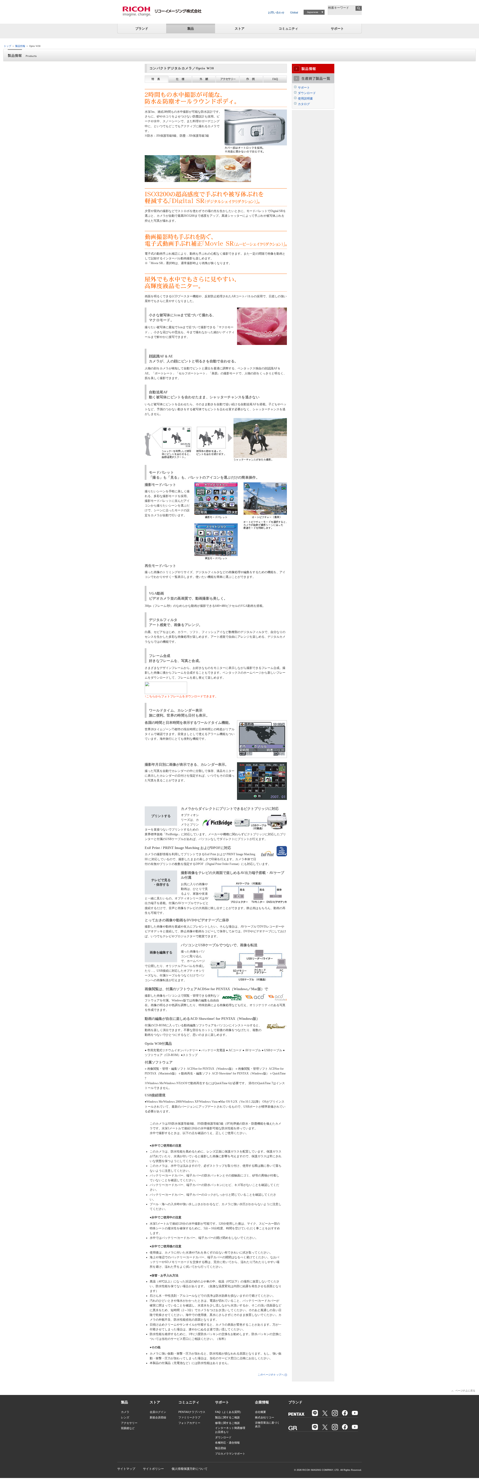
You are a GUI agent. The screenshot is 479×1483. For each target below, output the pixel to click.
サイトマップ (126, 1469)
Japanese (312, 12)
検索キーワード (338, 7)
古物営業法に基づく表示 (267, 1424)
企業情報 (262, 1402)
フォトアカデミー (189, 1422)
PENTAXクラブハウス (191, 1411)
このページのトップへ (271, 1374)
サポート (337, 28)
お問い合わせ (276, 12)
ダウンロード (307, 93)
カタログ (304, 104)
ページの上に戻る (465, 1390)
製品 (190, 28)
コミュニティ (288, 28)
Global (294, 12)
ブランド (141, 28)
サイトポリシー (153, 1469)
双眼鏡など (128, 1428)
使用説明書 (305, 98)
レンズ (125, 1417)
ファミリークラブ (189, 1417)
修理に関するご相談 (227, 1422)
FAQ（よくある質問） (228, 1411)
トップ (7, 46)
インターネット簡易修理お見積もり (230, 1429)
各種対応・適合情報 (227, 1442)
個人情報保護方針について (190, 1469)
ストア (239, 28)
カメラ (125, 1411)
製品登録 (220, 1448)
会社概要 (260, 1411)
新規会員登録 (158, 1417)
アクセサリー (129, 1422)
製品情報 (20, 46)
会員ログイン (158, 1411)
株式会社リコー (264, 1417)
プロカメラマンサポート (230, 1453)
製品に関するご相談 (227, 1417)
